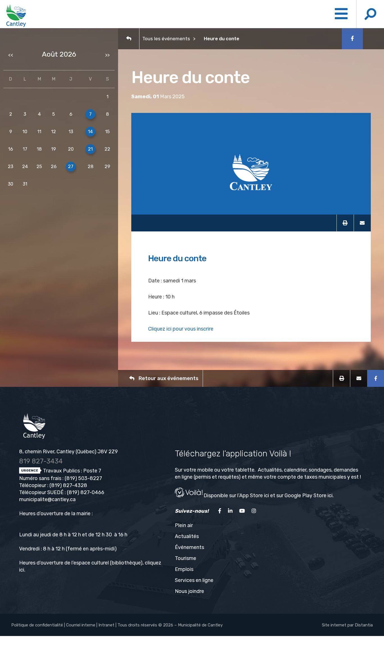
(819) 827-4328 (68, 485)
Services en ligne (194, 580)
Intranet (106, 625)
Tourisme (185, 558)
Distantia (364, 625)
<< (10, 55)
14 (90, 131)
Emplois (184, 569)
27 (70, 166)
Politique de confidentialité (37, 625)
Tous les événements (166, 38)
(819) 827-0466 (85, 492)
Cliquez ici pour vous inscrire (180, 329)
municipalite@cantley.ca (47, 499)
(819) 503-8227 (83, 478)
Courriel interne (80, 625)
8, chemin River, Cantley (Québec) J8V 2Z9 (68, 451)
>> (107, 55)
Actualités (187, 536)
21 (90, 149)
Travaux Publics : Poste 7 (71, 471)
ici (21, 570)
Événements (189, 547)
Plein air (184, 525)
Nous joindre (189, 591)
